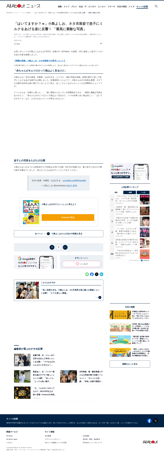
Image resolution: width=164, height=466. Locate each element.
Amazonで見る (68, 217)
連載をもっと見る (130, 364)
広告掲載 (86, 436)
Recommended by (135, 260)
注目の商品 (122, 7)
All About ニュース (12, 13)
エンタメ (102, 7)
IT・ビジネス (90, 7)
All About (9, 436)
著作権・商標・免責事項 (91, 439)
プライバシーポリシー (52, 439)
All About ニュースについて (92, 442)
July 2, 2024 (72, 186)
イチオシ (9, 442)
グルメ (74, 7)
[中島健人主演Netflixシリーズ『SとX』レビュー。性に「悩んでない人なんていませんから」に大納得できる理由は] (140, 314)
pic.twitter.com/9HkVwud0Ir (74, 180)
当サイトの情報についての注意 (56, 442)
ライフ (66, 7)
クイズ (131, 7)
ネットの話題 (142, 7)
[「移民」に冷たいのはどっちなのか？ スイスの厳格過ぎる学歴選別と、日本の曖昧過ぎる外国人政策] (140, 352)
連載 (60, 7)
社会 (81, 7)
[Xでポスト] (96, 274)
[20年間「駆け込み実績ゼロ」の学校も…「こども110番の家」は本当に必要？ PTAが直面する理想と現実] (140, 327)
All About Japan (11, 439)
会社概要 (48, 436)
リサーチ (111, 7)
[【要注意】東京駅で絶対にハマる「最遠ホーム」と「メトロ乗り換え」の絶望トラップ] (140, 340)
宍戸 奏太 (17, 44)
